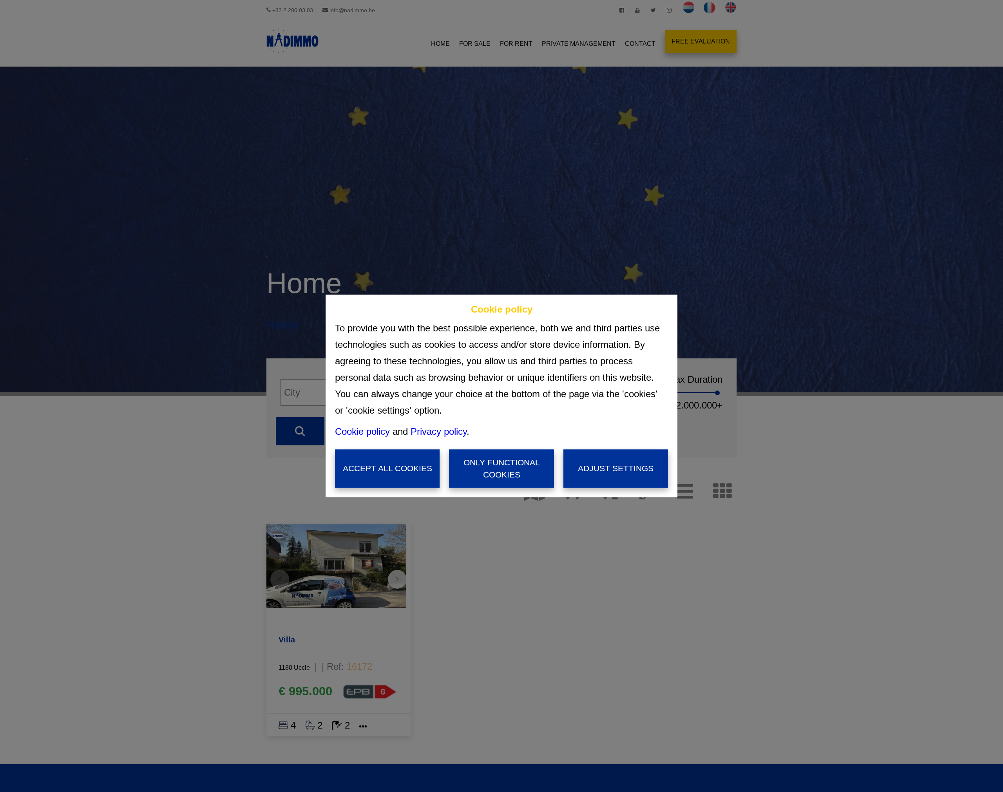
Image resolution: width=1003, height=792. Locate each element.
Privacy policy (439, 431)
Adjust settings (616, 468)
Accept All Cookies (387, 468)
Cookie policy (362, 431)
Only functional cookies (501, 468)
